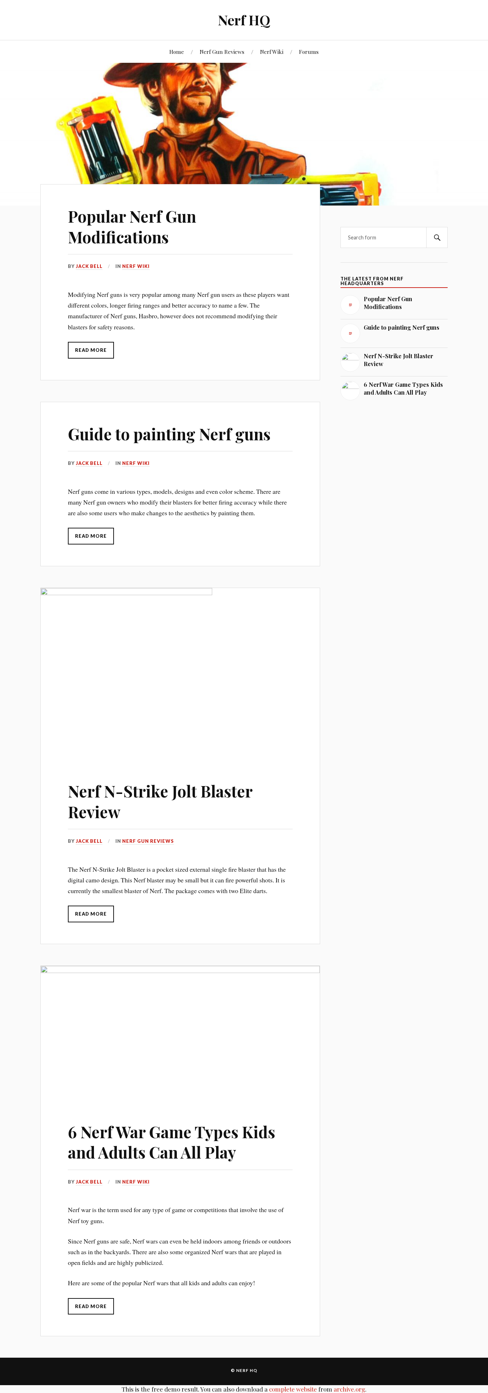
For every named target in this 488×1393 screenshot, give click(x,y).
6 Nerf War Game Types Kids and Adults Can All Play (171, 1141)
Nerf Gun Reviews (222, 51)
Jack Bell (89, 266)
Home (176, 51)
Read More (91, 350)
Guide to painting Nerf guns (169, 433)
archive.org (349, 1389)
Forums (309, 51)
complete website (293, 1389)
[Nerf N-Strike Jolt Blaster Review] (180, 673)
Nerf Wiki (271, 51)
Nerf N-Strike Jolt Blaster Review (160, 801)
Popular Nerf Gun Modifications (132, 226)
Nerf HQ (244, 20)
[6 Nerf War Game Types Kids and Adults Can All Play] (180, 1033)
